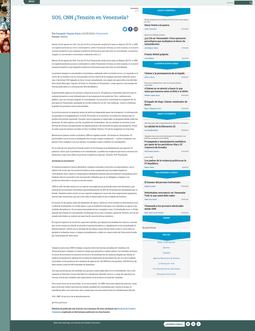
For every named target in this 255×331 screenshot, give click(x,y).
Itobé (146, 213)
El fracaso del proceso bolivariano (162, 182)
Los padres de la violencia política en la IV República (165, 162)
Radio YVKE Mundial (166, 242)
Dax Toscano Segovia (151, 151)
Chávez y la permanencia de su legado (164, 73)
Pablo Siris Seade (150, 199)
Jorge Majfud (149, 58)
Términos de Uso (108, 322)
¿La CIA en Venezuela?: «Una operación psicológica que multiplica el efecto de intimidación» (165, 41)
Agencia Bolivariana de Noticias (166, 258)
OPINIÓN (166, 218)
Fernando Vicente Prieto (68, 33)
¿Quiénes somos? (174, 324)
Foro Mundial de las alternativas (166, 268)
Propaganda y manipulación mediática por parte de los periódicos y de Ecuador (165, 144)
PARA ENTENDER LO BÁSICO (166, 172)
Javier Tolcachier (150, 29)
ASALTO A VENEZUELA (166, 10)
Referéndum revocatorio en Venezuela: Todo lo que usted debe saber (165, 194)
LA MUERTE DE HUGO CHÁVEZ (166, 63)
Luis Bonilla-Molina (151, 130)
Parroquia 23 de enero (166, 274)
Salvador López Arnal (151, 95)
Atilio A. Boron (149, 77)
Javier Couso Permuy (156, 213)
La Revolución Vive (166, 263)
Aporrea (166, 247)
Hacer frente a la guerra (156, 25)
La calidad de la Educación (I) (159, 126)
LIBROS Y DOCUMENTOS (166, 114)
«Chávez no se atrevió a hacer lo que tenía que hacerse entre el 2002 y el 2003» (166, 90)
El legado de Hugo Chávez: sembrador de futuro (165, 103)
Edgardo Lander (150, 186)
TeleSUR (166, 252)
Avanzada (230, 3)
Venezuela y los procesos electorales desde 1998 (163, 207)
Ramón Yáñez (149, 167)
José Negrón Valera (151, 48)
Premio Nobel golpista (156, 54)
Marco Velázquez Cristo (152, 108)
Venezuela (102, 33)
